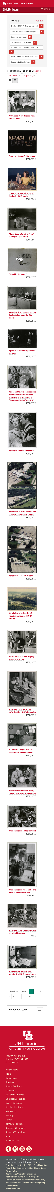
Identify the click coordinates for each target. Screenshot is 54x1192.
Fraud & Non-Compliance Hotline (19, 1168)
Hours (8, 1073)
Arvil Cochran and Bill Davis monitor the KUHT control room (22, 973)
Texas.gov (38, 1162)
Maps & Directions (14, 1103)
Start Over (39, 20)
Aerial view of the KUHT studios (22, 575)
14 (30, 996)
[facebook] (8, 1149)
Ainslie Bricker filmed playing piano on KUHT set (21, 658)
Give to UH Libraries (15, 1094)
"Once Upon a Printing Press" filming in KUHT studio (21, 195)
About (8, 1136)
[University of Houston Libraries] (27, 1040)
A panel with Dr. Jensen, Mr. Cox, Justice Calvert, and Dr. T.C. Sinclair (22, 315)
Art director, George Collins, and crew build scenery (22, 932)
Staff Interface (12, 1140)
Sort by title (14, 75)
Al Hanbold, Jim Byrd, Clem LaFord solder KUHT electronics (22, 711)
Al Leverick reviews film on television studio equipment (21, 751)
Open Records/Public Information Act (21, 1174)
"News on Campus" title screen (22, 156)
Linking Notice (40, 1168)
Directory (10, 1082)
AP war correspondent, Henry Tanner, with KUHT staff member (22, 792)
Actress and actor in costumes (21, 450)
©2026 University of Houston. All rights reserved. (25, 1159)
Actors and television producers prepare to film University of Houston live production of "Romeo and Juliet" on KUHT (22, 396)
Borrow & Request (14, 1123)
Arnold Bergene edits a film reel (22, 831)
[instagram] (22, 1149)
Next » (37, 71)
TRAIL (30, 1165)
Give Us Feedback (14, 1086)
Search (9, 1119)
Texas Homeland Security (16, 1165)
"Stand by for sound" (18, 274)
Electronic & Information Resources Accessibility (25, 1179)
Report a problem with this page (19, 1162)
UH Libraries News (14, 1107)
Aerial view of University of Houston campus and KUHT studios (20, 616)
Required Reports (31, 1176)
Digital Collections (11, 10)
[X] (15, 1149)
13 (24, 996)
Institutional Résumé (14, 1176)
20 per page (29, 75)
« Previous (13, 991)
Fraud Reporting (40, 1165)
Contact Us (11, 1090)
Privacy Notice (11, 1171)
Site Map (10, 1115)
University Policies (13, 1188)
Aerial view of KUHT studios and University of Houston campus (22, 513)
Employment (11, 1078)
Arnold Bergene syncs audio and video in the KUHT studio (22, 891)
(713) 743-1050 (12, 1062)
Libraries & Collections (16, 1098)
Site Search (11, 1111)
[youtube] (29, 1149)
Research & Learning (15, 1128)
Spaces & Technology (15, 1132)
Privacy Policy (12, 1069)
